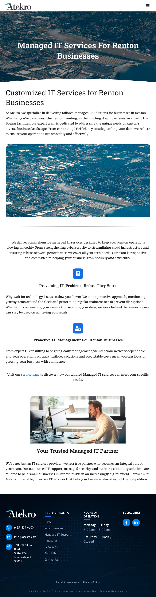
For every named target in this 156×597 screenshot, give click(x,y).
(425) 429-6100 (20, 527)
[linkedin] (136, 522)
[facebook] (126, 522)
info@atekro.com (21, 537)
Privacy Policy (91, 582)
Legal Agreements (67, 582)
